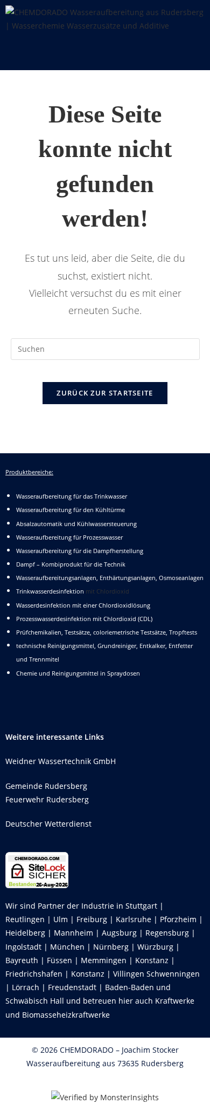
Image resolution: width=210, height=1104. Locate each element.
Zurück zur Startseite (105, 393)
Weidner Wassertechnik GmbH (60, 761)
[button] (105, 53)
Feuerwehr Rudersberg (47, 799)
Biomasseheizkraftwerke (66, 1015)
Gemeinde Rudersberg (46, 786)
